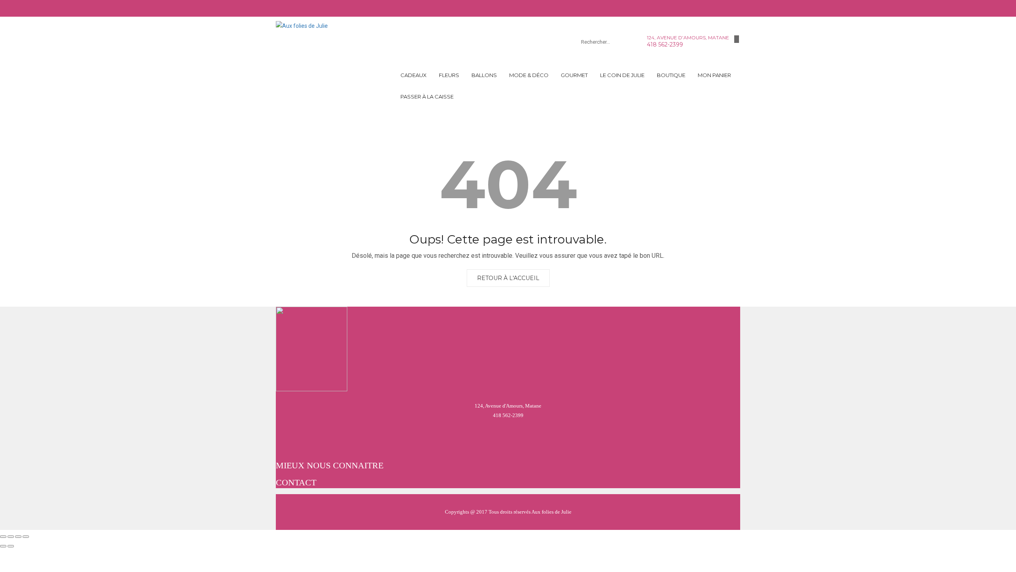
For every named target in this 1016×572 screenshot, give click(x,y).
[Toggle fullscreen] (18, 536)
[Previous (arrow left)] (3, 546)
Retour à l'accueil (508, 278)
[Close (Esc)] (3, 536)
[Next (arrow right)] (11, 546)
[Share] (11, 536)
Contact (296, 482)
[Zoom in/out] (26, 536)
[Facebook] (736, 39)
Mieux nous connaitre (329, 465)
